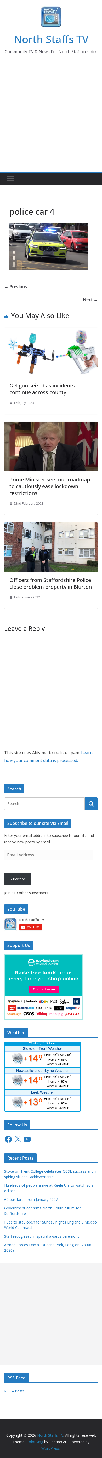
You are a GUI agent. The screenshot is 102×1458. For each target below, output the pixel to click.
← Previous (15, 287)
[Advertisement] (51, 118)
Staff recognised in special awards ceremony (42, 1236)
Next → (90, 299)
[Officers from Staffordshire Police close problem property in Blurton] (51, 526)
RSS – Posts (14, 1391)
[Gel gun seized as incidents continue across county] (51, 331)
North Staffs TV (51, 39)
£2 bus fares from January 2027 (31, 1199)
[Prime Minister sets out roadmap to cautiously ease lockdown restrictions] (51, 425)
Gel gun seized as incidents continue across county (42, 389)
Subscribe (18, 879)
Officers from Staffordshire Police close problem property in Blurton (50, 583)
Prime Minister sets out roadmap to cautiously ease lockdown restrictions (49, 486)
